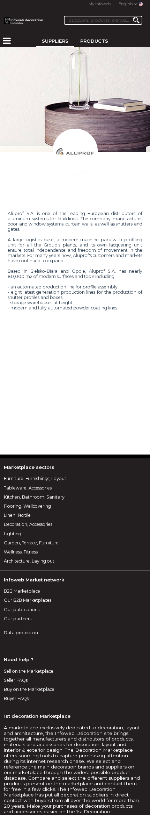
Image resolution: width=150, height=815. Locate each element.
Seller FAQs (16, 680)
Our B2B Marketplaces (27, 600)
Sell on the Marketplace (28, 671)
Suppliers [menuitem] (55, 41)
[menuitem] (6, 41)
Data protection (21, 632)
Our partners (17, 618)
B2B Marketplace (22, 591)
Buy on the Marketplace (29, 689)
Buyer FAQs (16, 698)
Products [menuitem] (94, 41)
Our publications (21, 609)
